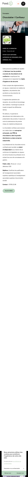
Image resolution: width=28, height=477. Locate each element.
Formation (6, 13)
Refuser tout (8, 473)
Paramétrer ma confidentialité (12, 468)
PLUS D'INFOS (9, 190)
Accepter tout (20, 473)
